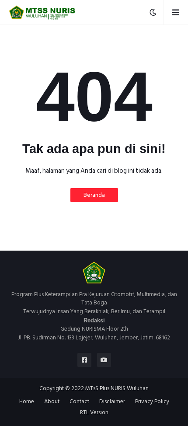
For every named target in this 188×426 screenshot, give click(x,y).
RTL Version (94, 413)
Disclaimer (112, 402)
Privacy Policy (152, 402)
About (51, 402)
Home (26, 402)
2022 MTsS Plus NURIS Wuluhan (110, 388)
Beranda (94, 195)
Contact (79, 402)
